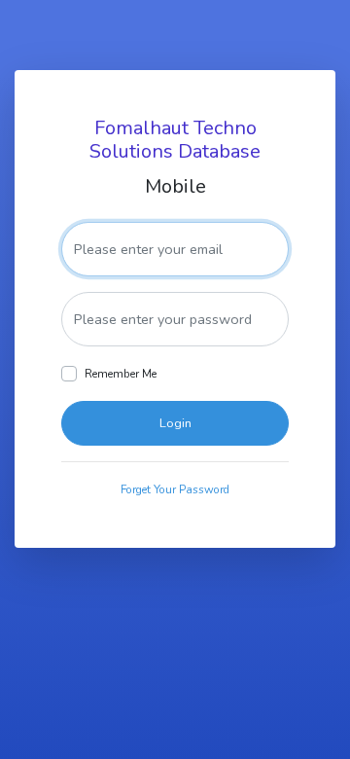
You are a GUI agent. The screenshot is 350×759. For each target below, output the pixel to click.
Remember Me (121, 373)
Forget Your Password (175, 489)
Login (175, 423)
